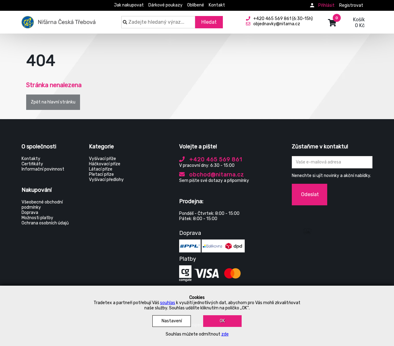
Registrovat (351, 5)
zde (225, 334)
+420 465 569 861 (215, 159)
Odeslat (310, 194)
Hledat (209, 22)
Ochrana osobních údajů (45, 223)
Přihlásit (326, 5)
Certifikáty (32, 164)
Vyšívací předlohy (106, 179)
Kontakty (31, 158)
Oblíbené (195, 5)
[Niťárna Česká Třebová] (58, 19)
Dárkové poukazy (165, 5)
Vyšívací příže (102, 158)
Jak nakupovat (129, 5)
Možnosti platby (37, 217)
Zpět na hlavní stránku (53, 102)
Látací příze (100, 169)
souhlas (167, 302)
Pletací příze (101, 174)
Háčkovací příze (104, 164)
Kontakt (217, 5)
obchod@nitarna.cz (216, 174)
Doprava (30, 212)
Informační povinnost (43, 169)
